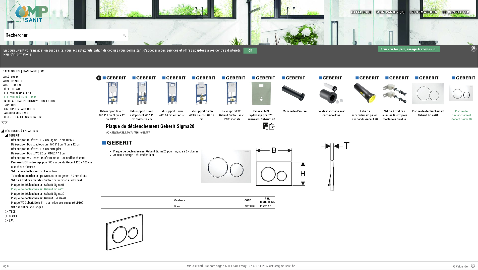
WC (43, 71)
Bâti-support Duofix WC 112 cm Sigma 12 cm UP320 (112, 115)
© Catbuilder (461, 266)
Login (5, 266)
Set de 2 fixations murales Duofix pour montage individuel (394, 115)
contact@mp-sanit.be (282, 266)
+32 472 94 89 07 (257, 266)
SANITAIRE (30, 71)
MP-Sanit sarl (195, 266)
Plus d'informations (17, 54)
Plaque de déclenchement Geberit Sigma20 (461, 115)
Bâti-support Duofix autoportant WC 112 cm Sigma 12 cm (142, 115)
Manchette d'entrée (294, 111)
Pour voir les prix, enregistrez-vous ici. (408, 49)
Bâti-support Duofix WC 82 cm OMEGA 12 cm (201, 115)
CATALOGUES (11, 71)
